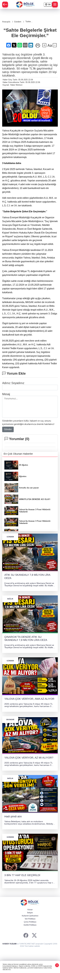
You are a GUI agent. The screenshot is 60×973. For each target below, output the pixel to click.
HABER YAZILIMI (9, 944)
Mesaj (6, 394)
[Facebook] (26, 935)
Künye (30, 910)
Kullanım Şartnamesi (30, 916)
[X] (34, 935)
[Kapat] (57, 965)
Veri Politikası (30, 919)
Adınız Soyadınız (13, 383)
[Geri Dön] (5, 4)
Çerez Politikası (30, 922)
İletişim (30, 913)
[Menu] (55, 4)
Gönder (8, 429)
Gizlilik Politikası (30, 925)
